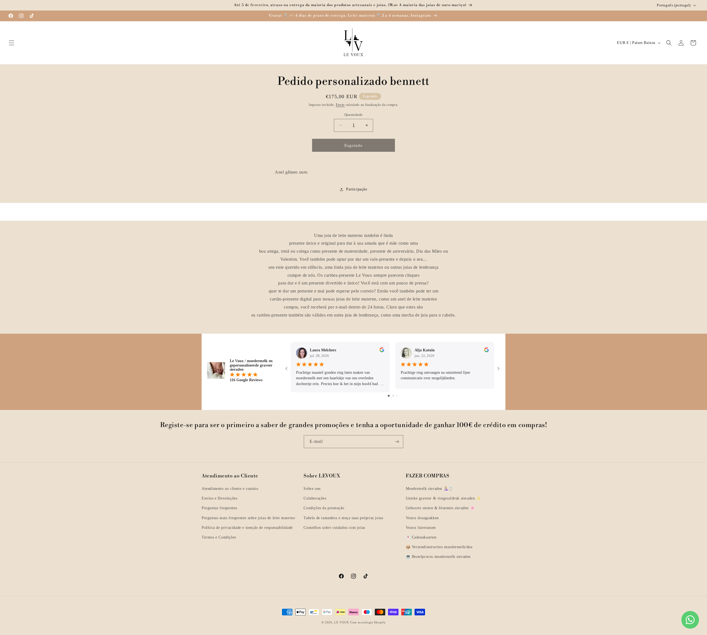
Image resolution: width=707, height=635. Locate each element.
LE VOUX (341, 622)
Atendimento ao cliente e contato (230, 489)
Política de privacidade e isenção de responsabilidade (247, 528)
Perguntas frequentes (219, 508)
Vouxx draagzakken (422, 518)
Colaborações (315, 498)
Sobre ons (312, 489)
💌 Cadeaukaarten (421, 537)
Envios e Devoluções (219, 498)
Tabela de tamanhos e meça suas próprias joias (343, 518)
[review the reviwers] (381, 351)
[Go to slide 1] (389, 395)
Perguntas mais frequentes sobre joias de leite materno (248, 518)
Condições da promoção (324, 508)
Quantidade (353, 114)
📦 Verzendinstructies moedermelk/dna (439, 547)
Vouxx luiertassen (421, 528)
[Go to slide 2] (393, 395)
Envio (340, 105)
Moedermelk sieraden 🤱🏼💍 (429, 489)
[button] (12, 43)
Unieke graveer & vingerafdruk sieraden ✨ (443, 498)
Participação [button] (356, 189)
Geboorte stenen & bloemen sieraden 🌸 (440, 508)
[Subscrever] (397, 441)
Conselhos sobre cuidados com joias (334, 528)
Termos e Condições (219, 537)
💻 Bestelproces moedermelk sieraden (438, 557)
